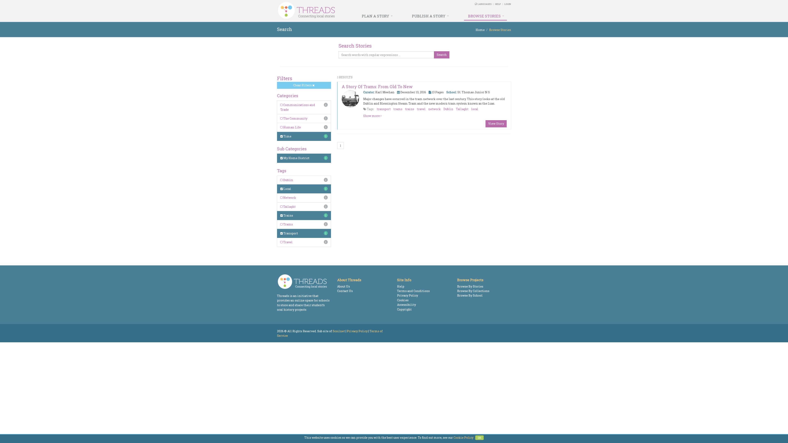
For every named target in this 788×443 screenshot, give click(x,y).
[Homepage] (349, 10)
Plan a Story (375, 16)
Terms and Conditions (413, 291)
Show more (371, 116)
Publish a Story (429, 16)
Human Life (292, 127)
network (434, 109)
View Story (496, 124)
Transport (290, 233)
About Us (343, 286)
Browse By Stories (470, 286)
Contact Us (345, 291)
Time (287, 136)
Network (289, 198)
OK (479, 437)
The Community (295, 118)
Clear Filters (302, 85)
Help (498, 4)
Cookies (403, 300)
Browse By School (470, 295)
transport (384, 109)
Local (287, 189)
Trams (288, 224)
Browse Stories (484, 16)
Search (442, 55)
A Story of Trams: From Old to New (377, 86)
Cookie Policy (463, 438)
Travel (288, 242)
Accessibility (406, 305)
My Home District (296, 158)
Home (480, 30)
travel (421, 109)
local (474, 109)
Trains (288, 215)
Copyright (404, 309)
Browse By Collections (473, 291)
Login (507, 4)
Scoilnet (339, 331)
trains (409, 109)
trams (397, 109)
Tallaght (289, 207)
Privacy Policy (407, 295)
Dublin (288, 180)
